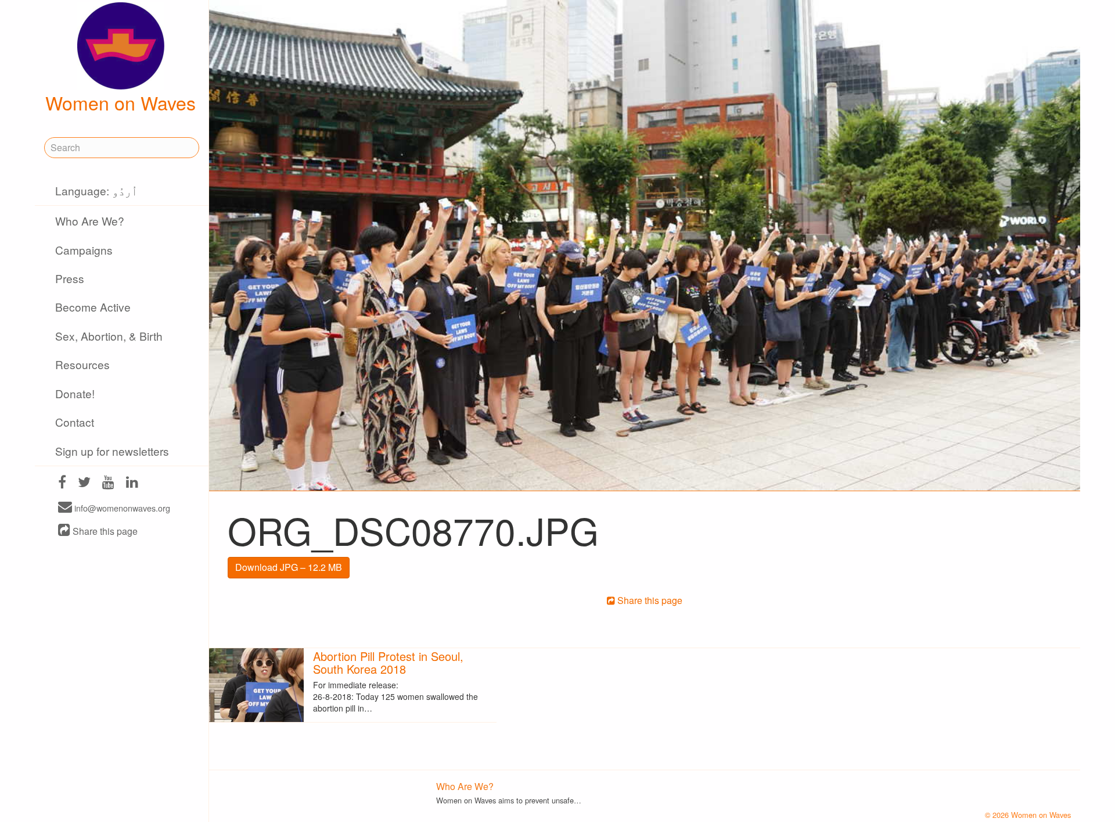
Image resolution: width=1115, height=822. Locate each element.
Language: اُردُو (96, 190)
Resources (82, 364)
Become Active (93, 306)
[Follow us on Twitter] (84, 483)
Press (69, 278)
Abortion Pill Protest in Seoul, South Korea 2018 (388, 662)
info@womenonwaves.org (121, 508)
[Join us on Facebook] (62, 483)
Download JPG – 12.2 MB (288, 567)
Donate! (75, 393)
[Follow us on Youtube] (108, 483)
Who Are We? (89, 220)
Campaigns (84, 250)
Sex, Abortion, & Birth (109, 336)
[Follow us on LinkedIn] (132, 483)
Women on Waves (120, 102)
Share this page (104, 531)
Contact (74, 422)
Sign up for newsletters (112, 451)
